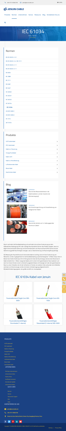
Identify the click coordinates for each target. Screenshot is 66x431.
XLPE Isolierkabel (10, 141)
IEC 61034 (33, 37)
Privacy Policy (58, 428)
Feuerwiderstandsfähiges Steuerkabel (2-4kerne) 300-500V (48, 322)
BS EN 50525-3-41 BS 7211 (14, 61)
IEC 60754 (9, 103)
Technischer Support (12, 396)
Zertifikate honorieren (10, 379)
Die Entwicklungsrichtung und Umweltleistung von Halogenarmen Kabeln (43, 208)
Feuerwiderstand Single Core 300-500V (18, 299)
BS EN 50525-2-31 (11, 57)
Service (30, 15)
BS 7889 (8, 76)
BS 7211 (8, 80)
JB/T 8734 (9, 123)
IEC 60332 (9, 99)
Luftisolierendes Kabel (12, 164)
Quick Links (11, 387)
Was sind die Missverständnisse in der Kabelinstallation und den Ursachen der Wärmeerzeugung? (39, 194)
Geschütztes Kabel (11, 172)
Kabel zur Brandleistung (12, 161)
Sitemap (50, 428)
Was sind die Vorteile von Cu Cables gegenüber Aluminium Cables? (41, 224)
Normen (14, 15)
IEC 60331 (9, 96)
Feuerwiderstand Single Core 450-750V (48, 299)
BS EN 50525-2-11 (11, 65)
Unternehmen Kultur (10, 374)
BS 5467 (8, 88)
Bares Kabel (9, 168)
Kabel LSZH (9, 157)
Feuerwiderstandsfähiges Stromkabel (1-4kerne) (18, 322)
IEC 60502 (9, 92)
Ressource (38, 15)
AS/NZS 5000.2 (10, 115)
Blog (43, 15)
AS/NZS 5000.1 (10, 111)
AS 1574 (8, 119)
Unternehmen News (10, 384)
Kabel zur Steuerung (11, 149)
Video (9, 402)
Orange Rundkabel (11, 153)
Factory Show (8, 376)
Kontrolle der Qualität (10, 382)
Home (29, 35)
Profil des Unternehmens (11, 371)
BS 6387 (8, 84)
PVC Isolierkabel (10, 145)
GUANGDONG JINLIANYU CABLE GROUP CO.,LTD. (21, 426)
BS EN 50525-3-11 (11, 69)
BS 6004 (8, 73)
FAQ (9, 399)
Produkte (7, 15)
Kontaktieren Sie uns (53, 15)
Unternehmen (22, 15)
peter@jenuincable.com (28, 2)
